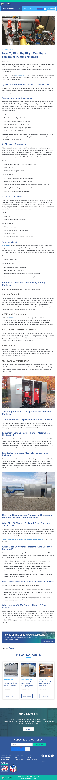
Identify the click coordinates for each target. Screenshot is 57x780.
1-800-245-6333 (4, 763)
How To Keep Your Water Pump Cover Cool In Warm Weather (46, 683)
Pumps (11, 648)
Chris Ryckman (26, 690)
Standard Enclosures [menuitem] (6, 755)
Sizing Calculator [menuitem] (5, 759)
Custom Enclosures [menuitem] (5, 757)
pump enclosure (20, 75)
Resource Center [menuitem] (19, 755)
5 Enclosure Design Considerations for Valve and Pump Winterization (10, 683)
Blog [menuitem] (16, 757)
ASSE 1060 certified (14, 318)
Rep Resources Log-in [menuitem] (31, 759)
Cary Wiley (5, 61)
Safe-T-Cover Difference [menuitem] (32, 755)
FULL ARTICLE (9, 696)
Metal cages (6, 245)
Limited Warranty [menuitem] (19, 759)
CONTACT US (28, 729)
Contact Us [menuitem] (28, 757)
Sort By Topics (8, 8)
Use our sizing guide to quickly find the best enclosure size (22, 539)
